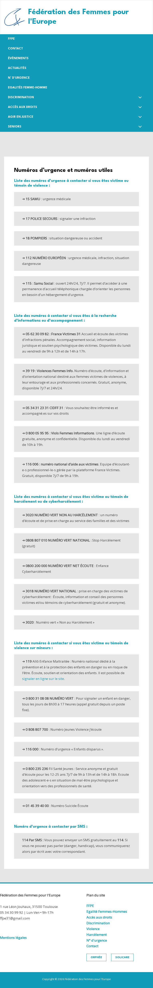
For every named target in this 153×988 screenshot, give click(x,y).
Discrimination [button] (21, 97)
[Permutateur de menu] (139, 98)
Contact (15, 48)
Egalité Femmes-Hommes (106, 911)
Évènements (18, 58)
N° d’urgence (19, 77)
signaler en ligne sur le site (43, 678)
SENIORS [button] (14, 126)
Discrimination (98, 923)
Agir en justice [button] (20, 117)
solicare (122, 957)
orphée (96, 957)
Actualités (17, 68)
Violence (93, 928)
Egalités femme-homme (27, 87)
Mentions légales (13, 937)
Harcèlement (96, 934)
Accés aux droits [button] (22, 107)
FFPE (11, 38)
